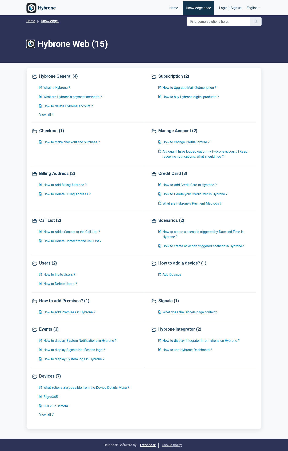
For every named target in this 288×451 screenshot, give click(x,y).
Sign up (236, 8)
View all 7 (46, 414)
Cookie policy (172, 445)
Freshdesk (148, 445)
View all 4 (46, 115)
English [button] (252, 8)
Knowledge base (198, 8)
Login (223, 8)
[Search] (256, 21)
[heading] (87, 76)
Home (173, 8)
